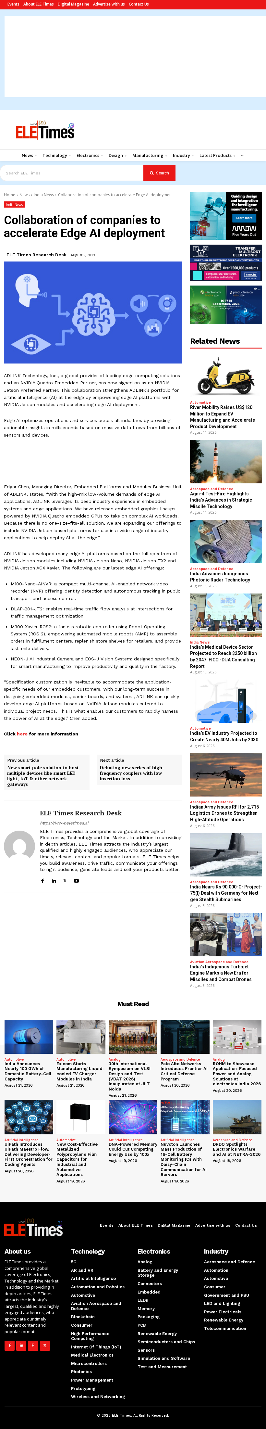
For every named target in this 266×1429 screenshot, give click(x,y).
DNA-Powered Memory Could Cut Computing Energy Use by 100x (133, 1149)
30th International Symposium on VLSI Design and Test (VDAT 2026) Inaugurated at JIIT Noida (130, 1076)
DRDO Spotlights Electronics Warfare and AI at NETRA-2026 (236, 1149)
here (22, 733)
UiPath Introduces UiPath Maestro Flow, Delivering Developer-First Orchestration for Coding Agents (29, 1154)
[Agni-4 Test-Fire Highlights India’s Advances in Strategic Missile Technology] (226, 461)
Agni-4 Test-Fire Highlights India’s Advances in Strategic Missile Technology (221, 500)
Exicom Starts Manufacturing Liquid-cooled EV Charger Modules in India (80, 1071)
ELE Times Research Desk (36, 254)
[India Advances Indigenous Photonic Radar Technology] (226, 541)
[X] (65, 879)
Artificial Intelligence (21, 1140)
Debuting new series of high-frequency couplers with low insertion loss (132, 773)
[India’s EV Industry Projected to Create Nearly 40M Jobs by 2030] (226, 701)
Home (9, 195)
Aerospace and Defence (211, 489)
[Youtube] (76, 879)
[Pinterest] (33, 1346)
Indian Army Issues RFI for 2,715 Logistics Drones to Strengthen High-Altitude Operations (224, 813)
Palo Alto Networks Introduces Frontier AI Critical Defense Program (184, 1071)
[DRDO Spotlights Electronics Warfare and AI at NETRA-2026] (237, 1117)
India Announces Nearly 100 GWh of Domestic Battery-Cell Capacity (28, 1071)
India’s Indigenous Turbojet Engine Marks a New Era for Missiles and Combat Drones (221, 973)
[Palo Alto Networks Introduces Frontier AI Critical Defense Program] (185, 1037)
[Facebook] (42, 879)
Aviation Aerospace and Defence (219, 962)
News (24, 195)
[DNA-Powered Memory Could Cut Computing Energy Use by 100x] (133, 1117)
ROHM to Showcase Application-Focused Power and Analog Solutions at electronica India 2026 (237, 1073)
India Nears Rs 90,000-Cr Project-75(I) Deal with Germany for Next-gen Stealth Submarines (226, 893)
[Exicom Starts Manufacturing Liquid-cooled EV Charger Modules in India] (80, 1037)
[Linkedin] (53, 879)
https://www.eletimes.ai (64, 823)
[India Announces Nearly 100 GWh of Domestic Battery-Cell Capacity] (29, 1037)
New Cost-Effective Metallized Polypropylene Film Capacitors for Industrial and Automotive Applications (77, 1159)
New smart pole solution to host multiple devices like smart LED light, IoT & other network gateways (43, 776)
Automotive (200, 402)
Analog (115, 1059)
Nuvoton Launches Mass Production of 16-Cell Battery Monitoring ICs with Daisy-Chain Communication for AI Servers (184, 1159)
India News (44, 195)
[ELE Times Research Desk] (19, 846)
